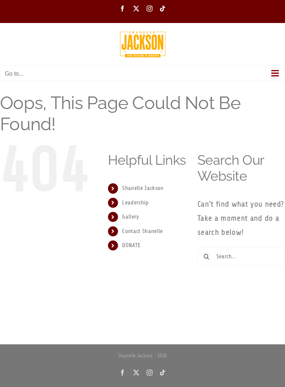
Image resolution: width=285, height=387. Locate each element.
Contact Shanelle (142, 231)
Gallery (130, 216)
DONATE (131, 245)
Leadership (135, 202)
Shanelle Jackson (142, 188)
